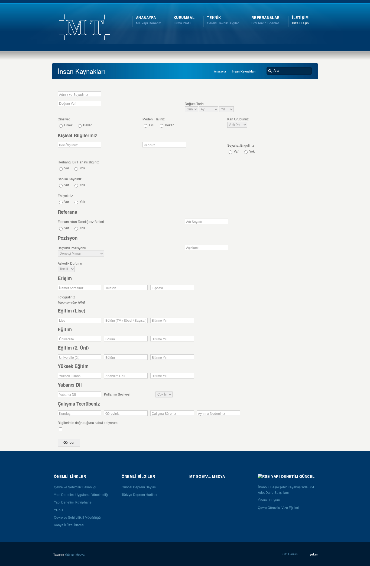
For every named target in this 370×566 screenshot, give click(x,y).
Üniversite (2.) (69, 357)
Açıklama (193, 247)
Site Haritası (290, 554)
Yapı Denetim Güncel (293, 476)
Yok (251, 151)
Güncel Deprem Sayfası (139, 487)
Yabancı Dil (67, 394)
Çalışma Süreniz (164, 413)
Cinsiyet (64, 119)
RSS (193, 488)
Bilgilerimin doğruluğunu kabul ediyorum (88, 422)
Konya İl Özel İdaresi (69, 524)
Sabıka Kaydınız (70, 178)
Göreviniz (112, 413)
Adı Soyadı (194, 221)
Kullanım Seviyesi (117, 394)
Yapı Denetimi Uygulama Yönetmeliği (81, 494)
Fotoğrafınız (66, 297)
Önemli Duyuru (269, 500)
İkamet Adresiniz (71, 288)
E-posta (157, 288)
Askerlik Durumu (70, 263)
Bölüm (110, 339)
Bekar (169, 125)
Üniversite (66, 339)
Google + (241, 488)
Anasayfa (220, 71)
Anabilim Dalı (115, 376)
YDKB (58, 509)
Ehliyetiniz (65, 195)
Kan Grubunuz (238, 119)
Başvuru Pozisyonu (72, 247)
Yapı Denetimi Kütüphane (73, 502)
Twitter (205, 488)
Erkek (68, 125)
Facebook (217, 488)
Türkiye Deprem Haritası (139, 494)
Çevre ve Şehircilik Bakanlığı (75, 487)
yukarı (314, 554)
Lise (62, 320)
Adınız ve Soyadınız (73, 94)
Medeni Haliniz (153, 119)
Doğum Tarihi (195, 103)
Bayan (87, 125)
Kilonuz (149, 145)
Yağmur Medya (75, 554)
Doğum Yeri (67, 103)
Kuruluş (64, 413)
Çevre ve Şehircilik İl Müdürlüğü (77, 517)
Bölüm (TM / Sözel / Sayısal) (126, 320)
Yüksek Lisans (69, 376)
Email (229, 488)
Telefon (110, 288)
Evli (151, 125)
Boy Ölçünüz (68, 145)
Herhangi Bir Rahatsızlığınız (78, 162)
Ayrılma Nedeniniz (211, 413)
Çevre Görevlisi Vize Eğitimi (278, 507)
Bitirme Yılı (159, 320)
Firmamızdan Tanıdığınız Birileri (81, 221)
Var (236, 151)
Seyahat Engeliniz (240, 145)
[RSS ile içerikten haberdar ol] (264, 476)
